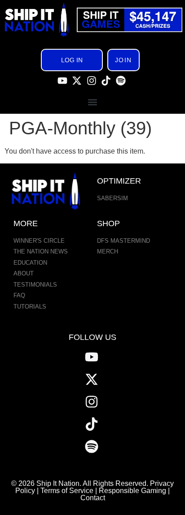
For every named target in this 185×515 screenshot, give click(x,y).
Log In (72, 60)
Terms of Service (66, 490)
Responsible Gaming (132, 490)
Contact (92, 498)
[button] (92, 101)
